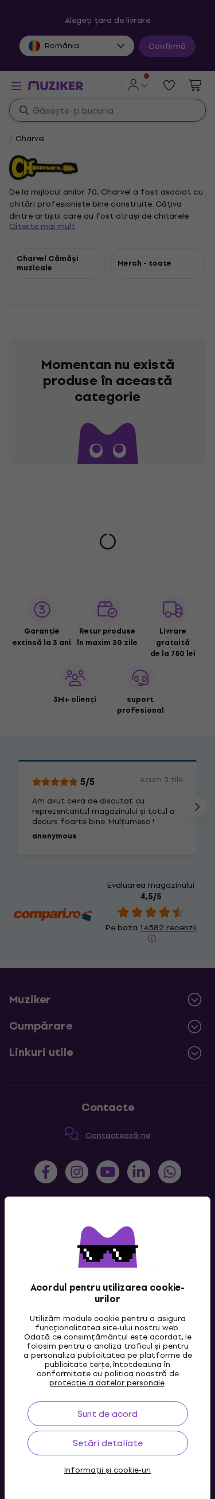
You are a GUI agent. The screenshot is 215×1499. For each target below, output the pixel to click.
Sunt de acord (107, 1414)
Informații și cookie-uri (107, 1470)
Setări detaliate (108, 1443)
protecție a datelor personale (107, 1383)
